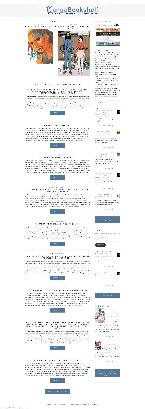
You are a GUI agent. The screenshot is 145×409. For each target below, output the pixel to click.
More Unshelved (108, 295)
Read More (57, 113)
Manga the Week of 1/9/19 (102, 177)
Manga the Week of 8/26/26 (57, 157)
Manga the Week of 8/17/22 (102, 114)
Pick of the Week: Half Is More (40, 27)
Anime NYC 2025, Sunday (101, 272)
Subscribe (100, 245)
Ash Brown (73, 155)
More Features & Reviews (57, 391)
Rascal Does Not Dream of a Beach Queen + (57, 224)
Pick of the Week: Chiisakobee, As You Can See (74, 28)
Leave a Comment (104, 175)
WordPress (79, 404)
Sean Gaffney (62, 86)
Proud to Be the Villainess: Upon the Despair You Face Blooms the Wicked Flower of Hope (57, 257)
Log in (73, 403)
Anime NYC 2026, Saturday (57, 125)
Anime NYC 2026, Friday (102, 62)
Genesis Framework (93, 404)
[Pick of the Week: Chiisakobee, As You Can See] (74, 53)
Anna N (57, 155)
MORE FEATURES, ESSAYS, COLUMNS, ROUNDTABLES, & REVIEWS (107, 373)
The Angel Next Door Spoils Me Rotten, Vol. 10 (57, 360)
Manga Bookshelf (72, 10)
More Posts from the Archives (108, 219)
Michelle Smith (64, 155)
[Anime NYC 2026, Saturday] (98, 346)
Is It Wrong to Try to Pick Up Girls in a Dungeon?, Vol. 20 (57, 290)
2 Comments (105, 112)
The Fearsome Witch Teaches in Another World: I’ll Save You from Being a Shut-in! (57, 191)
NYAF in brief (98, 156)
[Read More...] (108, 126)
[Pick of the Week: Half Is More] (41, 47)
